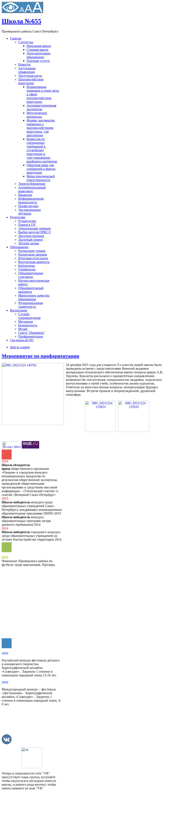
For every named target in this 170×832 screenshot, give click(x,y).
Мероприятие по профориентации (40, 356)
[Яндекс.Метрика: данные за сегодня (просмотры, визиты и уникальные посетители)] (11, 444)
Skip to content (20, 347)
